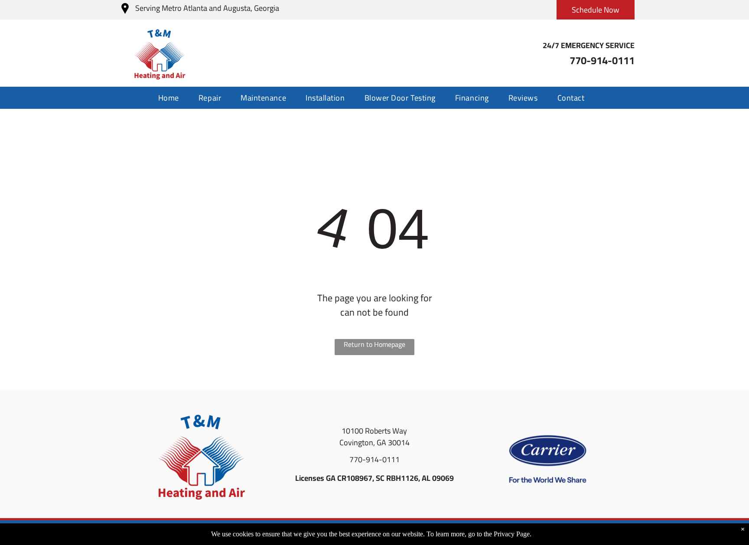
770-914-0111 (374, 459)
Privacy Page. (512, 534)
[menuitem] (172, 98)
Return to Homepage (374, 345)
